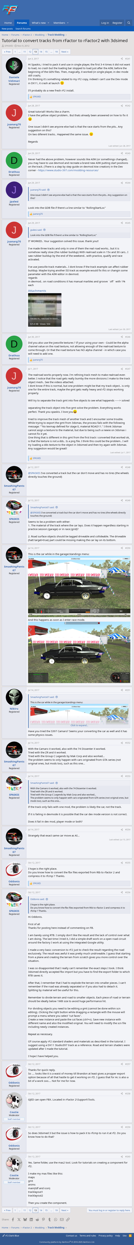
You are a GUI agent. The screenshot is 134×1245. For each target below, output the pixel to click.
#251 (127, 690)
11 (24, 51)
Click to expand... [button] (79, 725)
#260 (127, 1156)
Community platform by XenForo (67, 1242)
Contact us (71, 1235)
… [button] (19, 51)
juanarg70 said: (38, 189)
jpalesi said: (36, 229)
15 (46, 51)
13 (35, 51)
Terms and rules (88, 1235)
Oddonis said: (37, 899)
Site (124, 1235)
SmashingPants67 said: (42, 507)
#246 (127, 336)
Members (59, 22)
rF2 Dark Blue (12, 1235)
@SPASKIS (34, 473)
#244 (127, 182)
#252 (127, 742)
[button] (48, 23)
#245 (127, 222)
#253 (127, 776)
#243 (127, 153)
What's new (39, 22)
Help (117, 1235)
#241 (127, 58)
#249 (127, 500)
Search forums (23, 28)
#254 (127, 829)
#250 (127, 548)
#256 (127, 892)
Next (63, 51)
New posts (7, 28)
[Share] (122, 59)
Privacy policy (106, 1235)
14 (41, 51)
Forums (22, 22)
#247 (127, 368)
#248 (127, 467)
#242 (127, 105)
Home (8, 22)
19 (56, 51)
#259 (127, 1127)
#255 (127, 862)
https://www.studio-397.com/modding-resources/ (68, 170)
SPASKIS (9, 45)
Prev (8, 51)
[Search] (128, 23)
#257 (127, 1064)
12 (30, 51)
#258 (127, 1093)
